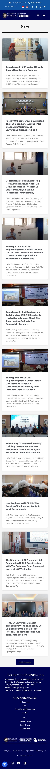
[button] (38, 15)
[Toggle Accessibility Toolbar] (5, 764)
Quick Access (9, 7)
